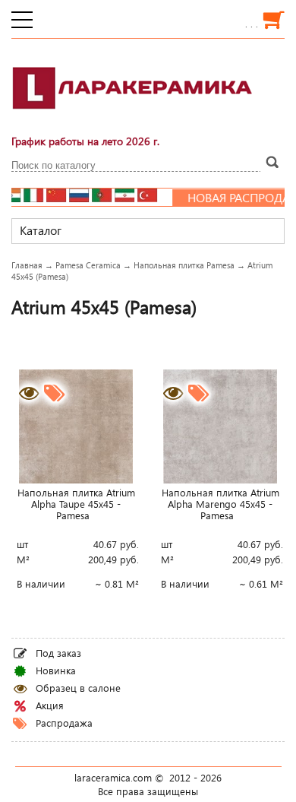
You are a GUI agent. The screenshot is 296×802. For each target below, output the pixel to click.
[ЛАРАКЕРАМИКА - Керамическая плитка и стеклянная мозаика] (132, 118)
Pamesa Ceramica (88, 265)
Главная (27, 265)
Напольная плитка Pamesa (184, 265)
